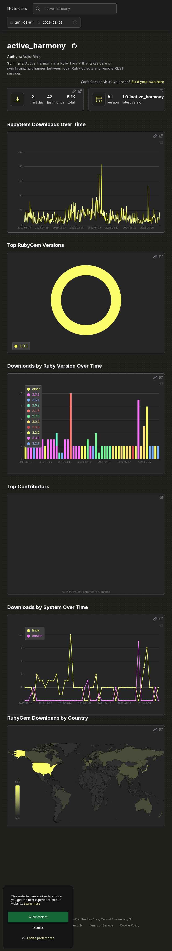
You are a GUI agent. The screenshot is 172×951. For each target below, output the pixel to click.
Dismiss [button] (38, 928)
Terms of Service (101, 925)
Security (77, 925)
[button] (38, 938)
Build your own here (147, 82)
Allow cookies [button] (38, 917)
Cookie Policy (129, 925)
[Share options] (74, 91)
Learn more (32, 904)
